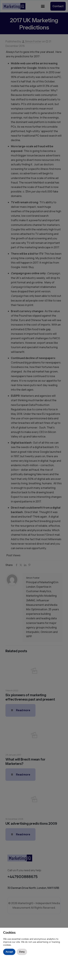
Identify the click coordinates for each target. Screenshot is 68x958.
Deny (22, 951)
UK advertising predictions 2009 (31, 824)
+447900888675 (22, 876)
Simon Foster (33, 41)
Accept (9, 951)
